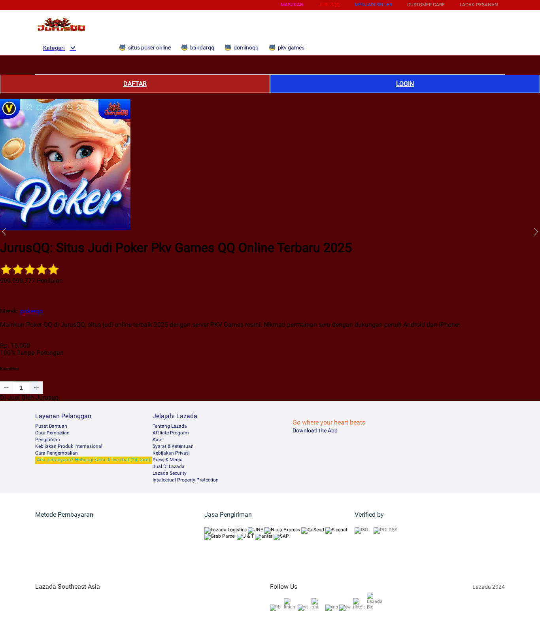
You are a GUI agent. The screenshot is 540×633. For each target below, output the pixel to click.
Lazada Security (170, 473)
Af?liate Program (171, 433)
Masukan (292, 5)
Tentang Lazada (170, 426)
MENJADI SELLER (373, 5)
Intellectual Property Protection (186, 480)
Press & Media (168, 459)
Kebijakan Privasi (171, 453)
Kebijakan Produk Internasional (68, 446)
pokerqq (31, 311)
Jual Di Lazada (169, 466)
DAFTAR (135, 83)
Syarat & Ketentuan (173, 446)
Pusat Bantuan (51, 426)
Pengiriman (47, 439)
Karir (158, 439)
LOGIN (405, 83)
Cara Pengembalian (56, 453)
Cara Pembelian (52, 433)
